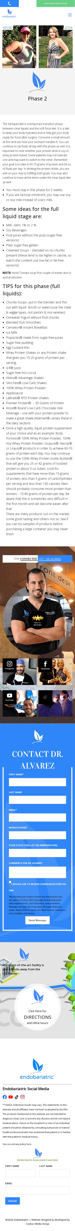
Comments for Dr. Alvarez (25, 863)
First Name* (16, 774)
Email (8, 1183)
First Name (12, 1166)
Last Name (15, 792)
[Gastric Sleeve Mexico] (10, 13)
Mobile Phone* (18, 827)
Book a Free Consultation (55, 3)
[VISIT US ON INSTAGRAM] (20, 671)
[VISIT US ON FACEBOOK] (55, 671)
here (28, 1144)
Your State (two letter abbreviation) (33, 845)
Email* (13, 809)
